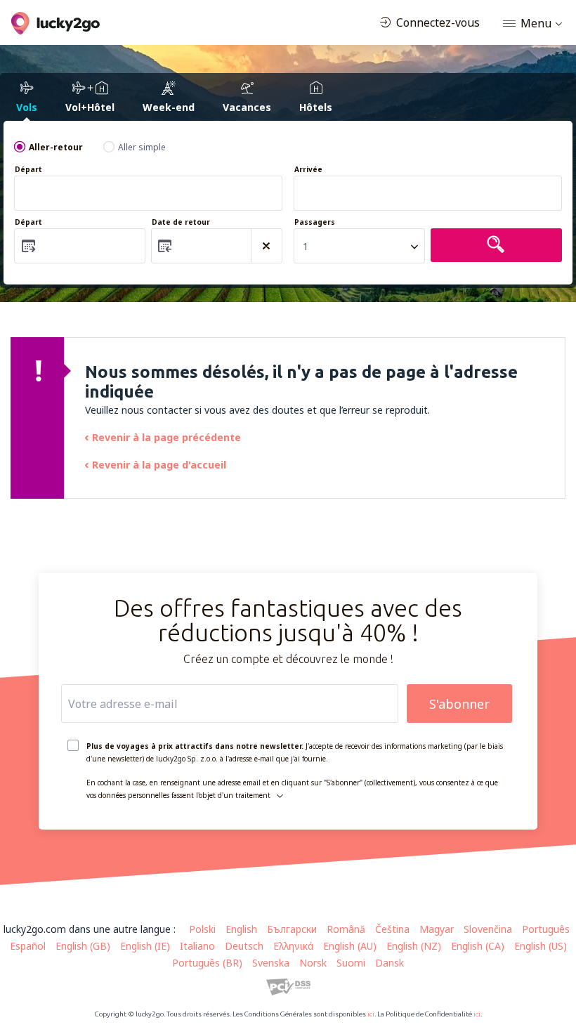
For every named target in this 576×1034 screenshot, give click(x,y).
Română (346, 929)
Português (546, 929)
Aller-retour (56, 147)
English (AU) (350, 946)
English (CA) (477, 946)
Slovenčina (488, 929)
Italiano (197, 946)
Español (28, 946)
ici (370, 1014)
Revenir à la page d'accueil (159, 464)
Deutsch (244, 946)
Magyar (436, 929)
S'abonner (459, 703)
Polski (202, 929)
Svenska (270, 962)
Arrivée (308, 169)
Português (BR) (207, 962)
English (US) (540, 946)
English (241, 929)
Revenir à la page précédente (166, 437)
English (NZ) (413, 946)
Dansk (389, 962)
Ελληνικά (293, 946)
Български (292, 929)
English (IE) (145, 946)
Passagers (314, 222)
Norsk (313, 962)
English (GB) (82, 946)
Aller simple (142, 147)
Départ (28, 169)
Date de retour (181, 222)
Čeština (392, 929)
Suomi (350, 962)
